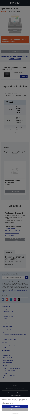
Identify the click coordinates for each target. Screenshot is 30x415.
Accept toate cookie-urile (15, 406)
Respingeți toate (15, 409)
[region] (15, 406)
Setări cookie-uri (15, 413)
